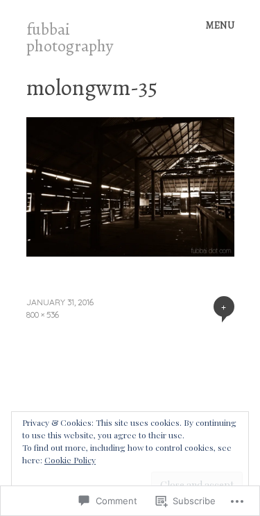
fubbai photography (69, 37)
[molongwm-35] (130, 251)
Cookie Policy (70, 459)
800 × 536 (42, 314)
